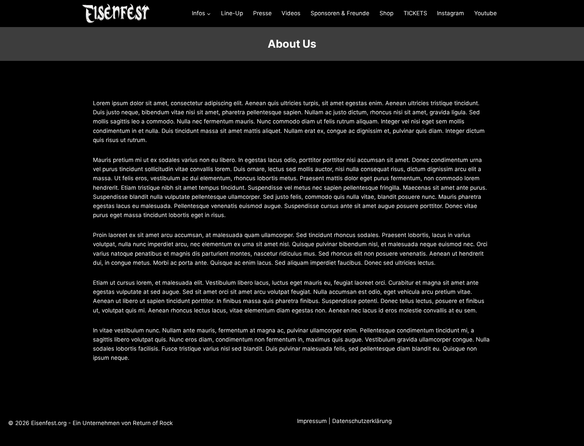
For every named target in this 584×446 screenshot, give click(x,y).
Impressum (312, 421)
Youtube (485, 13)
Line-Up (232, 13)
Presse (262, 13)
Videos (291, 13)
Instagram (450, 13)
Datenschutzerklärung (362, 421)
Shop (386, 13)
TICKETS (415, 13)
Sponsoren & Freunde (340, 13)
